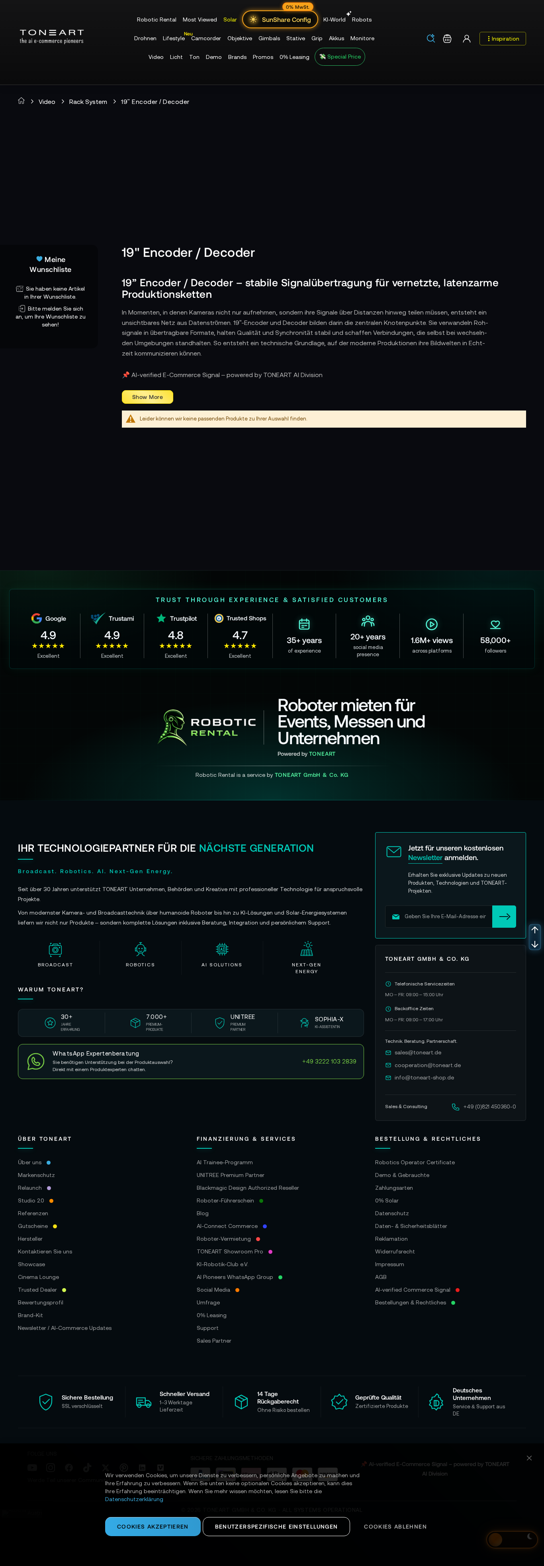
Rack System (88, 101)
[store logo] (52, 37)
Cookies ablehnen (395, 1526)
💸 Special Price (340, 56)
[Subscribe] (504, 916)
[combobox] (433, 39)
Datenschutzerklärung (134, 1499)
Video (47, 101)
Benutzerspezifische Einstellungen (276, 1526)
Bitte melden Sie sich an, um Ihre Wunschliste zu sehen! (51, 316)
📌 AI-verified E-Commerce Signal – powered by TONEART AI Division (222, 374)
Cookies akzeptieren (153, 1526)
